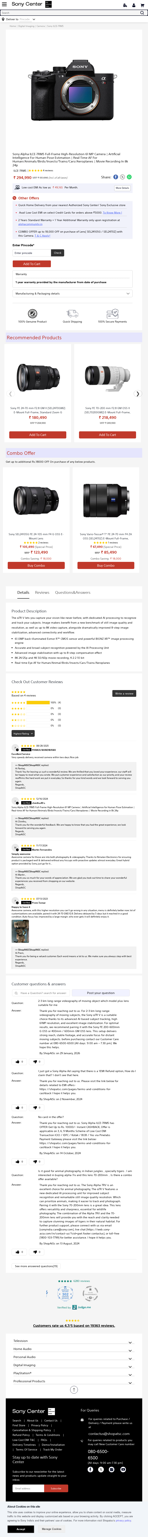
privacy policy (123, 1520)
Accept (21, 1529)
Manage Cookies (51, 1529)
